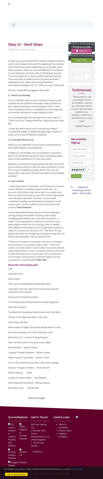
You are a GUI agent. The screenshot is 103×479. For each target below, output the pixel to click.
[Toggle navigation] (13, 24)
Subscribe (76, 176)
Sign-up (83, 51)
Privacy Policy (64, 430)
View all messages (36, 398)
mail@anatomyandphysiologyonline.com (32, 17)
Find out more (77, 469)
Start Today (81, 60)
